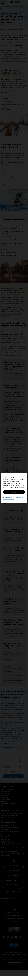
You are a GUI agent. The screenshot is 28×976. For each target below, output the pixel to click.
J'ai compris (14, 492)
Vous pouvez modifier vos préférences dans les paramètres (13, 498)
